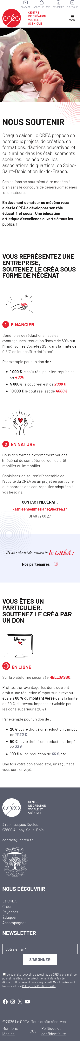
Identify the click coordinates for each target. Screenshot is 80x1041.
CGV (33, 1031)
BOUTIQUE (72, 7)
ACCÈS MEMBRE (41, 7)
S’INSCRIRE (58, 7)
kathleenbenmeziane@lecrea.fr (39, 509)
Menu (73, 20)
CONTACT (25, 7)
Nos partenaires (36, 564)
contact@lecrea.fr (17, 839)
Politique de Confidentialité (39, 986)
